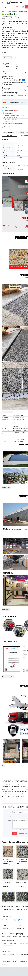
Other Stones (12, 943)
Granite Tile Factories (22, 954)
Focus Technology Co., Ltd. (19, 970)
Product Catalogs (23, 920)
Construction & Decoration (11, 11)
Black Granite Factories (8, 958)
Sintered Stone (5, 923)
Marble (4, 943)
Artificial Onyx (5, 928)
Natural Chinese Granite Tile (9, 961)
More (3, 964)
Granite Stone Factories (8, 954)
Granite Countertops (8, 947)
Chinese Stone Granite (22, 958)
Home (3, 11)
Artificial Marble (19, 923)
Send (15, 833)
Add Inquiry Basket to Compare (10, 127)
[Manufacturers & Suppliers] (14, 2)
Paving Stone (22, 943)
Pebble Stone (19, 925)
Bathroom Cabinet (20, 928)
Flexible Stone (5, 925)
